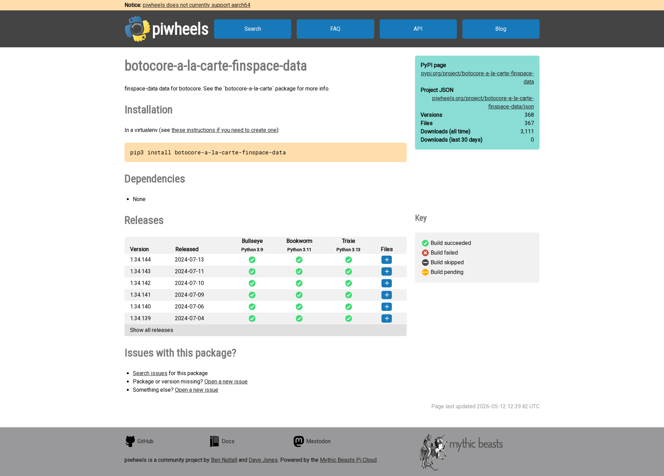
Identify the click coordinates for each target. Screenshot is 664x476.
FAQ (335, 29)
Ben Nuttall (224, 460)
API (418, 29)
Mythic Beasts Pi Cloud (348, 460)
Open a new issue (226, 381)
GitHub (145, 441)
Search (253, 29)
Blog (500, 29)
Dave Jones (263, 460)
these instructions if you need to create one (224, 130)
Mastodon (318, 441)
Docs (228, 441)
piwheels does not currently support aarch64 (196, 5)
